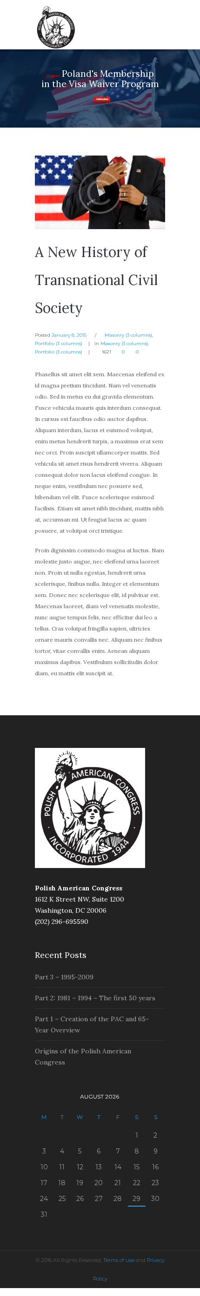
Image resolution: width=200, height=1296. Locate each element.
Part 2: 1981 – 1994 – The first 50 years (95, 998)
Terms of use (118, 1260)
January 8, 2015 (69, 335)
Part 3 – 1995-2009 (64, 977)
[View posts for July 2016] (44, 1096)
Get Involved (102, 99)
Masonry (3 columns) (128, 335)
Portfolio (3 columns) (58, 343)
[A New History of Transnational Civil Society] (100, 192)
